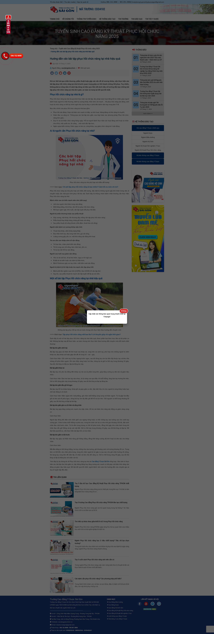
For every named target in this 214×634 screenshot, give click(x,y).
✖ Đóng (123, 311)
